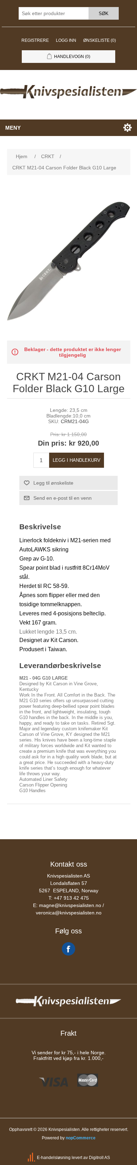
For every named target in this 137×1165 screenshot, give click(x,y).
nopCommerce (81, 1137)
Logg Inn (66, 40)
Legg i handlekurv (76, 460)
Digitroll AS (99, 1158)
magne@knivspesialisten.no (70, 905)
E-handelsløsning (54, 1158)
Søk (104, 13)
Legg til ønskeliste (53, 483)
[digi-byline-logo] (32, 1158)
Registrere (35, 40)
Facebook (68, 949)
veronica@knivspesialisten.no (69, 912)
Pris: (55, 434)
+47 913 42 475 (71, 898)
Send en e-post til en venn (62, 498)
